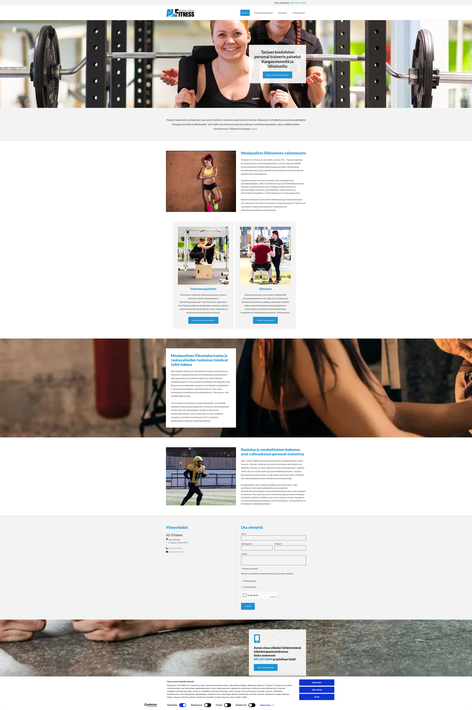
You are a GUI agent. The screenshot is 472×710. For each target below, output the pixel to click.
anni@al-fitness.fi (176, 551)
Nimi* (243, 534)
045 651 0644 (298, 2)
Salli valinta (317, 690)
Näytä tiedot (265, 705)
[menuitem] (243, 13)
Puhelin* (278, 544)
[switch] (207, 705)
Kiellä (316, 697)
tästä (254, 128)
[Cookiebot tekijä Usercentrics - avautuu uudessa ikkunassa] (150, 705)
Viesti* (244, 554)
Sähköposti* (246, 544)
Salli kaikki (316, 682)
